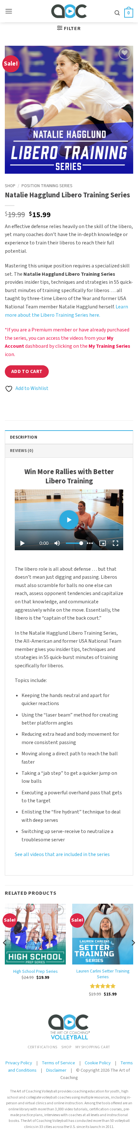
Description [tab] (23, 437)
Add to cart (27, 371)
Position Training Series (47, 186)
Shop (10, 186)
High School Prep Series (35, 971)
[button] (9, 11)
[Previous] (5, 955)
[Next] (133, 955)
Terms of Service (59, 1063)
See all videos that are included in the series (62, 854)
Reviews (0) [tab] (21, 451)
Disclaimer (56, 1070)
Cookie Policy (98, 1063)
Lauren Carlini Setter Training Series (102, 974)
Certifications (42, 1047)
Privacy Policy (18, 1063)
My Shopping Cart (92, 1047)
